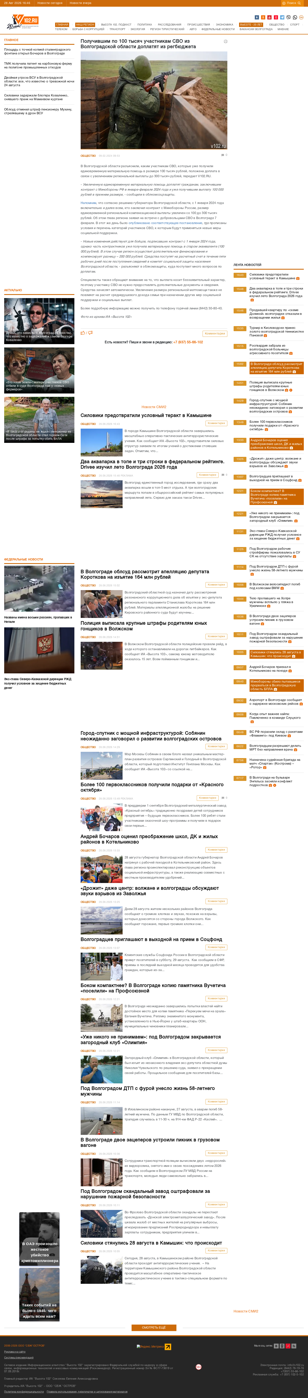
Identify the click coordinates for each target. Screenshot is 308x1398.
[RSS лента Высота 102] (293, 1346)
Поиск (291, 3)
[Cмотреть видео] (290, 390)
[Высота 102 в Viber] (288, 17)
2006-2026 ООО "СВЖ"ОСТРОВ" (24, 1346)
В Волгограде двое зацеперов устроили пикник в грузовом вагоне (273, 620)
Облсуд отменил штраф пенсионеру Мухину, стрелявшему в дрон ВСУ (38, 111)
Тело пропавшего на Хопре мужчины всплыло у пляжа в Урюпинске (271, 602)
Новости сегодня (50, 3)
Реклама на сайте (15, 1352)
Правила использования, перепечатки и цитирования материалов (87, 1392)
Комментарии (215, 333)
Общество (88, 156)
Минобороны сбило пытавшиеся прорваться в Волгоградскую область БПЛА (275, 685)
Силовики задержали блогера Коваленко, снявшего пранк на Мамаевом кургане (36, 97)
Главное (11, 40)
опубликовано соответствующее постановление (165, 223)
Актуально (13, 290)
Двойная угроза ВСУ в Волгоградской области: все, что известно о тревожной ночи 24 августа (39, 81)
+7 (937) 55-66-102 (188, 342)
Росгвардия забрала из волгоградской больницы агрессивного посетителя (269, 349)
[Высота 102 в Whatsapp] (295, 17)
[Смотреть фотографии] (297, 278)
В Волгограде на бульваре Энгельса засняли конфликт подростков (271, 781)
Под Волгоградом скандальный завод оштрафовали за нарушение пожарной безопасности (276, 638)
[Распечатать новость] (225, 41)
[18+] (301, 17)
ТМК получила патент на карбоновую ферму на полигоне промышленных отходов (38, 65)
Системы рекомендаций (19, 1358)
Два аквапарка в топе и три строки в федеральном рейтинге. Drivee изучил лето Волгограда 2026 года (276, 292)
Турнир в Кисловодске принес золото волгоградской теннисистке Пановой (277, 332)
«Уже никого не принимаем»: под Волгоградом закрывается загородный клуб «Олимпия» (274, 517)
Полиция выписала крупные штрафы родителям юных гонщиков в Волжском (271, 386)
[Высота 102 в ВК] (257, 17)
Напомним (88, 203)
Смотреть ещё (154, 1327)
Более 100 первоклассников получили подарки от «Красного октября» (274, 425)
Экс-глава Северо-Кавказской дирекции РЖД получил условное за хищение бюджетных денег (275, 535)
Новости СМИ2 (154, 407)
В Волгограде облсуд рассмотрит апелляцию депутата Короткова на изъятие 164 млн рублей (276, 368)
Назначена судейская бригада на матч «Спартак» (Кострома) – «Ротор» (275, 764)
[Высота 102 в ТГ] (282, 17)
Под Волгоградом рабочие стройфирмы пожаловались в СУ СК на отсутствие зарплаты (275, 552)
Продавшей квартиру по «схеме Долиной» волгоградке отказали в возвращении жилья (276, 314)
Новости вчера (80, 3)
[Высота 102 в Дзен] (276, 17)
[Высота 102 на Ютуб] (269, 17)
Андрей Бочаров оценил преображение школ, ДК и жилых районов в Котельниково (276, 444)
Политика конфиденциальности (24, 1392)
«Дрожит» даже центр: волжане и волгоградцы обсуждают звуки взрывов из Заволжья (275, 462)
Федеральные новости (23, 559)
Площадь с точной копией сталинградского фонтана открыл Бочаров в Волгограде (37, 51)
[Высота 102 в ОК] (263, 17)
